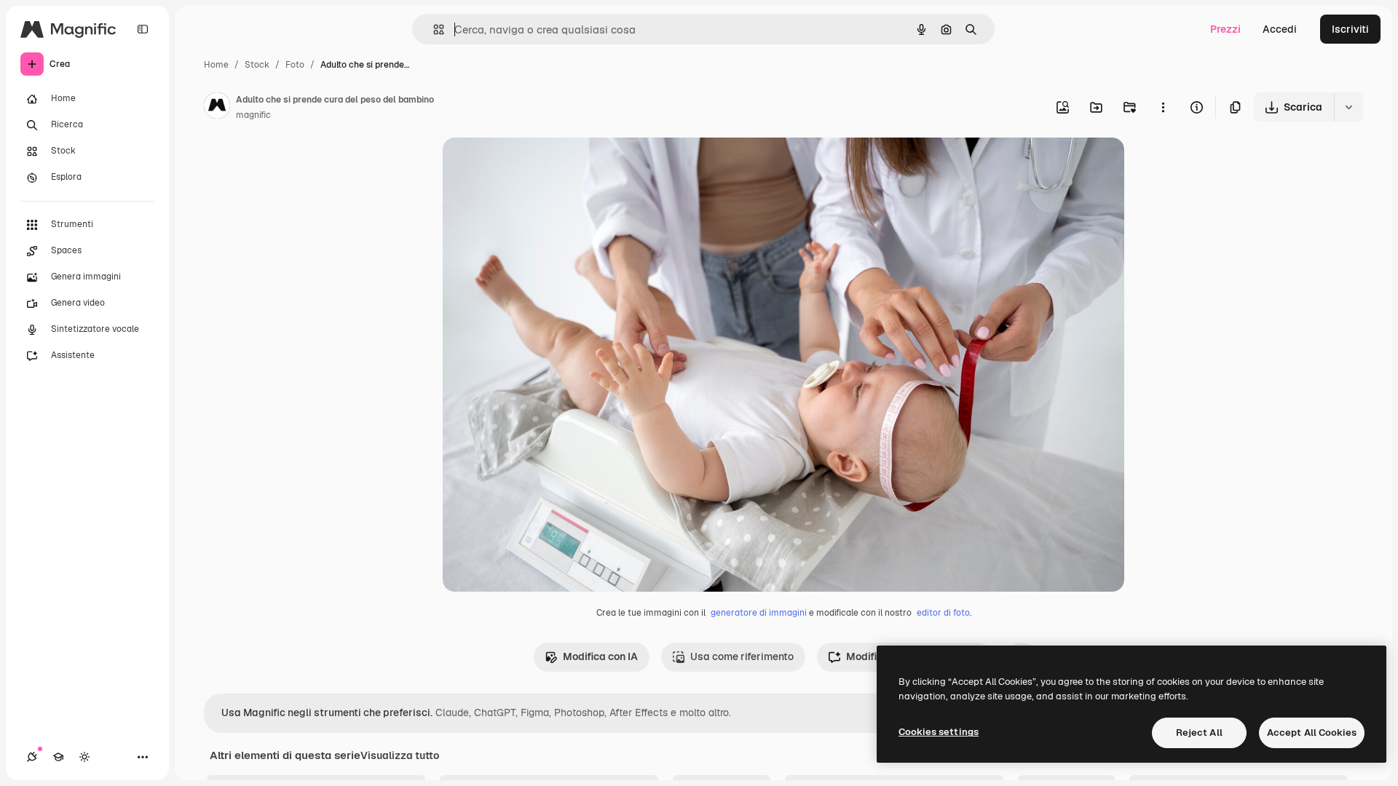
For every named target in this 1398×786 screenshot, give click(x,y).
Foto (294, 65)
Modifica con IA (600, 656)
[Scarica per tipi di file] (1348, 107)
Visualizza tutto (399, 755)
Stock (257, 65)
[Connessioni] (32, 757)
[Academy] (58, 757)
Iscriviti (1350, 29)
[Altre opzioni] (1162, 107)
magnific (253, 115)
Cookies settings (939, 732)
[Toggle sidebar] (142, 29)
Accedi (1280, 29)
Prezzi (1225, 29)
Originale (539, 165)
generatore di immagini (759, 613)
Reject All (1199, 732)
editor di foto (943, 613)
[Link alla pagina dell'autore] (217, 107)
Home (216, 65)
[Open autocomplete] (433, 29)
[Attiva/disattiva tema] (84, 757)
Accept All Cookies (1311, 732)
